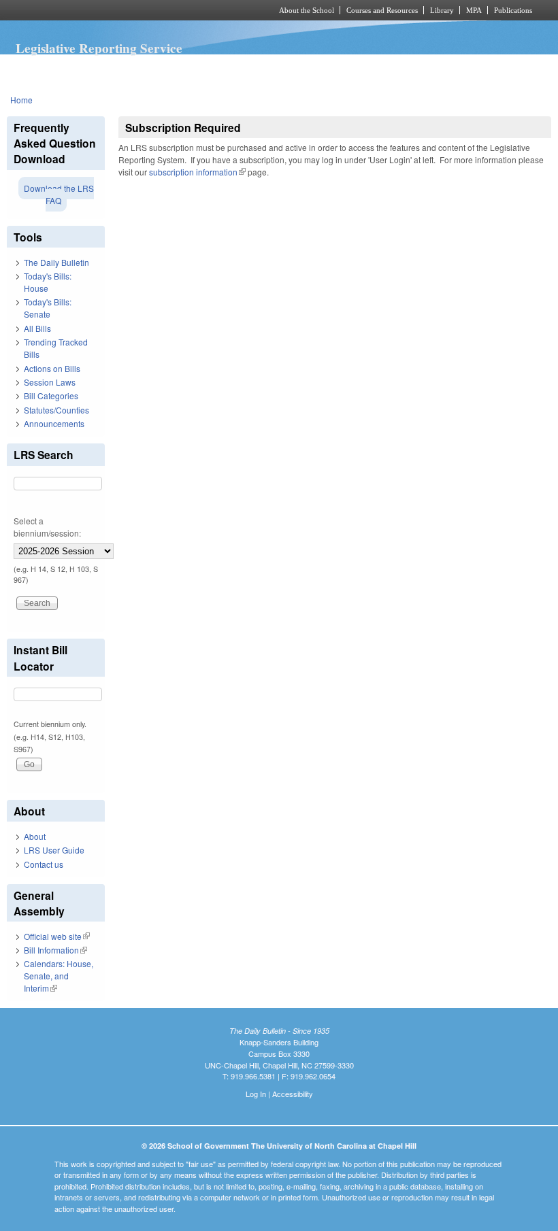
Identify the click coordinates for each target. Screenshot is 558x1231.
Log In (256, 1093)
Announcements (54, 423)
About (35, 836)
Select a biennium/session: (47, 527)
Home (21, 99)
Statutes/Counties (56, 410)
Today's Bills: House (47, 282)
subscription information (197, 172)
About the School (306, 10)
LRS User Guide (54, 850)
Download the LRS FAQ (59, 194)
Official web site (57, 936)
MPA (474, 10)
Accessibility (292, 1093)
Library (442, 10)
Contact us (43, 864)
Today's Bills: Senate (47, 308)
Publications (513, 10)
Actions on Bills (52, 368)
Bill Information (55, 950)
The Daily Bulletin (56, 262)
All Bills (37, 328)
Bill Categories (51, 395)
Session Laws (50, 382)
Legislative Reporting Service (99, 48)
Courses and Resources (382, 10)
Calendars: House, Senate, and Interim (58, 976)
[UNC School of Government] (122, 10)
